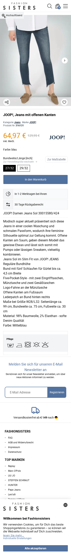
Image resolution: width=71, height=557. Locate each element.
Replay (11, 466)
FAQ (10, 437)
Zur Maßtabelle (56, 159)
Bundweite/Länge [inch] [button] (17, 158)
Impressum (14, 447)
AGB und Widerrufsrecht (21, 442)
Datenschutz (14, 452)
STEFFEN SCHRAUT (18, 480)
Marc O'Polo (14, 471)
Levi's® (12, 494)
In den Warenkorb (35, 179)
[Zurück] (5, 17)
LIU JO (11, 475)
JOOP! (32, 122)
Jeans (17, 122)
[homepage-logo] (22, 6)
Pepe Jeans (14, 489)
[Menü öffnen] (65, 6)
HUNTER (12, 485)
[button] (49, 6)
